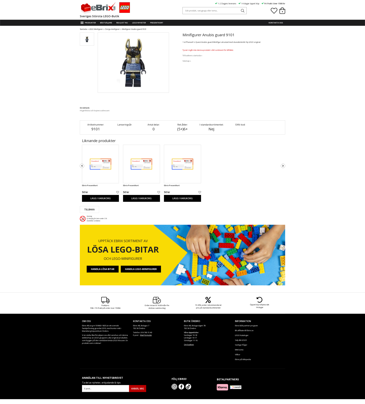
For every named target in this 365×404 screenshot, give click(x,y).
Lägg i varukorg (100, 198)
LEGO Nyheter (139, 22)
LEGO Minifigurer (96, 29)
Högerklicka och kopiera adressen (95, 110)
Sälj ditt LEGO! (241, 340)
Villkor (237, 354)
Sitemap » (186, 61)
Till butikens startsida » (192, 55)
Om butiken (189, 344)
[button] (87, 39)
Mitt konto (239, 349)
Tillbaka (89, 209)
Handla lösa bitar (102, 269)
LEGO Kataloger (242, 335)
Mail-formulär (146, 335)
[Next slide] (166, 69)
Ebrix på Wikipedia (243, 359)
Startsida (83, 29)
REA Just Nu (122, 22)
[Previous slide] (100, 69)
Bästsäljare (106, 22)
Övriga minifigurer (112, 29)
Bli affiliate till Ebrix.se (244, 330)
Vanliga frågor (241, 345)
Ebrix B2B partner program (246, 325)
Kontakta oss (276, 22)
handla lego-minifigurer (141, 269)
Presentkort (156, 22)
